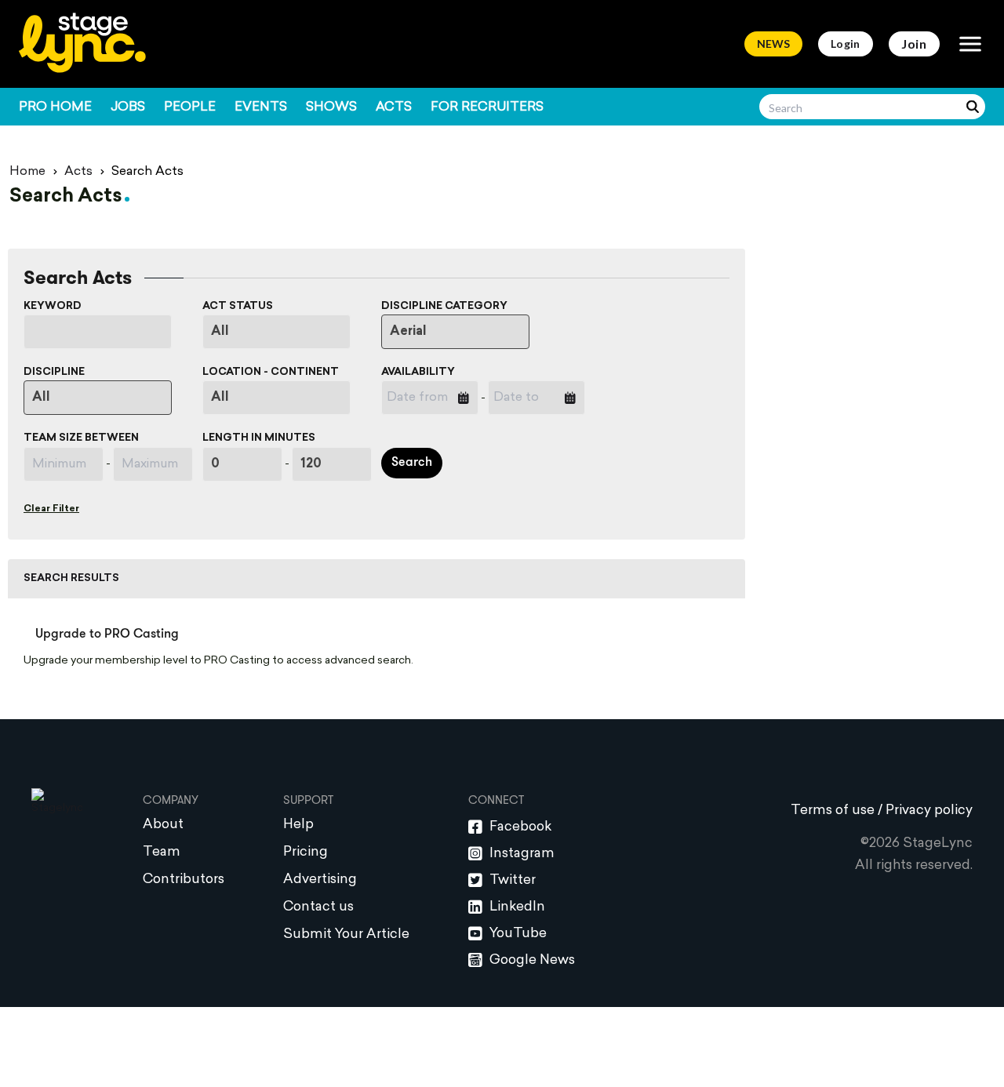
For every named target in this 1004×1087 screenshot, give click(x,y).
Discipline (54, 372)
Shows (331, 107)
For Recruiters (487, 107)
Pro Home (55, 107)
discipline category (444, 306)
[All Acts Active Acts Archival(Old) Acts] (286, 331)
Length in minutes (258, 438)
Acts (394, 107)
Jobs (128, 107)
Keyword (53, 306)
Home (27, 171)
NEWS (773, 43)
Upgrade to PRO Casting (107, 634)
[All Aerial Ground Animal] (465, 331)
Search (411, 462)
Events (261, 107)
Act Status (237, 306)
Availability (418, 372)
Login (845, 43)
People (190, 107)
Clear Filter (51, 509)
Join (914, 43)
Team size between (81, 438)
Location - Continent (270, 372)
